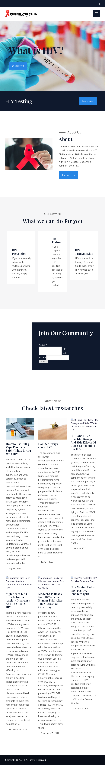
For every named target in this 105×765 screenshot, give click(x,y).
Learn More (18, 65)
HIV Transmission (84, 252)
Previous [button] (8, 56)
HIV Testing (57, 240)
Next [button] (97, 56)
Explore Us (68, 174)
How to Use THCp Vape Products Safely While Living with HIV (18, 448)
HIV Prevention (19, 252)
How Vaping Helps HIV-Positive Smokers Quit (83, 590)
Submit (43, 362)
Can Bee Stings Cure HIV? (48, 445)
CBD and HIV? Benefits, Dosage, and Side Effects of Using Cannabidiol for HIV (83, 442)
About (66, 139)
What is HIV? (36, 50)
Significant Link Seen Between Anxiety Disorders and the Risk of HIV (18, 600)
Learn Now (88, 101)
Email (42, 357)
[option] (52, 56)
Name (43, 345)
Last (64, 353)
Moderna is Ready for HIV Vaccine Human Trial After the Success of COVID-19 (50, 600)
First (64, 348)
